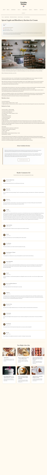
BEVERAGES (13, 9)
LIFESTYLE (42, 9)
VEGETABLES (25, 9)
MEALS (8, 9)
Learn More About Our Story (23, 159)
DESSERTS (36, 9)
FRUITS (19, 9)
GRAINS (31, 9)
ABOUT (4, 9)
